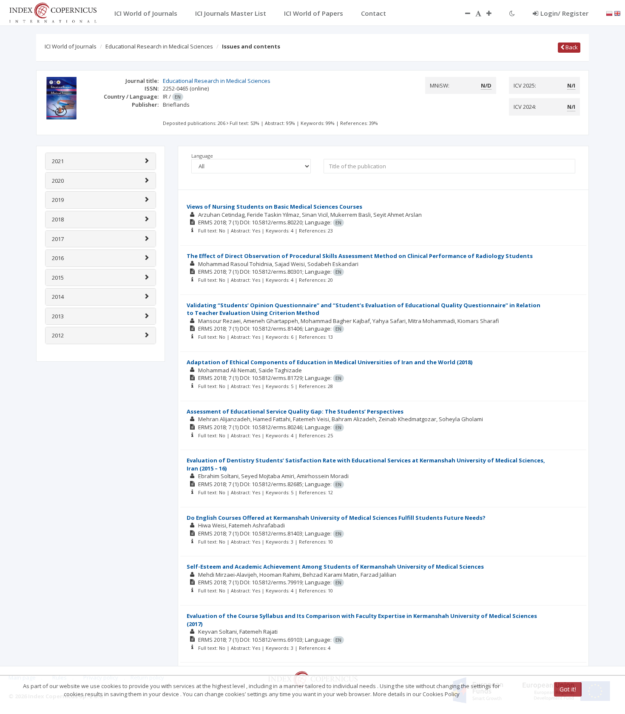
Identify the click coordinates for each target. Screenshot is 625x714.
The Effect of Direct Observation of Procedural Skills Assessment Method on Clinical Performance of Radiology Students (360, 256)
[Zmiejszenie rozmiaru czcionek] (463, 13)
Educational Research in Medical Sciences (159, 46)
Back (571, 47)
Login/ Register (564, 13)
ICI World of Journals (71, 46)
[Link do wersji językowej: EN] (617, 13)
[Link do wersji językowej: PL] (609, 13)
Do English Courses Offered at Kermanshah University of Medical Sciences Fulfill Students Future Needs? (336, 517)
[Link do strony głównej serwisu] (52, 12)
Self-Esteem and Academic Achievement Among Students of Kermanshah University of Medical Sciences (335, 566)
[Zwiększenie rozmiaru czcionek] (493, 13)
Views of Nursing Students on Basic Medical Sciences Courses (274, 206)
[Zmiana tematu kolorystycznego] (512, 13)
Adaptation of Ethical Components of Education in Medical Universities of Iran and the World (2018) (329, 362)
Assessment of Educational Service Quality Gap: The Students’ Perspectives (295, 411)
